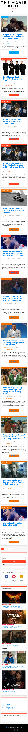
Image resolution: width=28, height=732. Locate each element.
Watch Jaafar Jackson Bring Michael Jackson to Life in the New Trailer (14, 165)
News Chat (4, 17)
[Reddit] (16, 730)
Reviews (5, 664)
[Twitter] (11, 730)
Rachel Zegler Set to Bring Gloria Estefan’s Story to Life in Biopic (12, 298)
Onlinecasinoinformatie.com (8, 708)
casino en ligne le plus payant (8, 707)
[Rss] (19, 730)
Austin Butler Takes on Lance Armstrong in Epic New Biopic (13, 210)
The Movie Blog (14, 4)
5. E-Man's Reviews (6, 704)
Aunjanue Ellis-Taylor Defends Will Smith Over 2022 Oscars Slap (13, 37)
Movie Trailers (6, 101)
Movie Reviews (6, 604)
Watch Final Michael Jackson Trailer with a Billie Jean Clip (12, 121)
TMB (5, 41)
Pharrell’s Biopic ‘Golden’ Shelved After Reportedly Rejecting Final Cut (14, 437)
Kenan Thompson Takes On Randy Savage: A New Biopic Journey (13, 343)
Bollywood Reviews (8, 624)
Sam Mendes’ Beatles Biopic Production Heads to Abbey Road (13, 79)
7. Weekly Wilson (6, 705)
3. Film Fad (4, 703)
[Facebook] (8, 730)
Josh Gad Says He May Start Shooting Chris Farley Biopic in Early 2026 (12, 391)
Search (14, 561)
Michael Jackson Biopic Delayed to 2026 (13, 524)
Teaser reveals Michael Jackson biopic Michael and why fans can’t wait (13, 253)
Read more (14, 52)
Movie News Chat (6, 59)
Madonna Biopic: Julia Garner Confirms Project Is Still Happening (13, 482)
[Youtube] (14, 730)
